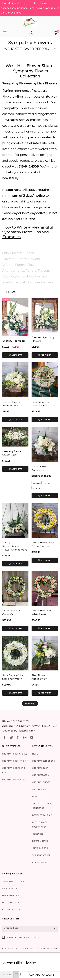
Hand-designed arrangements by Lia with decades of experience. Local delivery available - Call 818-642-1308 (29, 8)
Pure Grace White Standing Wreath (12, 677)
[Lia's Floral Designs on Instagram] (25, 737)
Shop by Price (39, 789)
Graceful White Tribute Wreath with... (44, 403)
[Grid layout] (16, 974)
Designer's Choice (42, 815)
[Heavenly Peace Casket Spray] (15, 436)
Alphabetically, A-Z (41, 974)
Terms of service (41, 855)
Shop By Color (40, 768)
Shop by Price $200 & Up (14, 780)
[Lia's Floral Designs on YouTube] (31, 737)
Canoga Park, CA (11, 909)
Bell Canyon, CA (11, 902)
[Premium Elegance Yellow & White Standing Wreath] (45, 520)
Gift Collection (40, 848)
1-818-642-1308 (20, 721)
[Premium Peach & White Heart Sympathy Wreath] (45, 588)
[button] (54, 929)
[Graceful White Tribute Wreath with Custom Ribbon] (45, 379)
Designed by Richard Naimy (18, 730)
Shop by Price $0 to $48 (14, 754)
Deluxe (47, 483)
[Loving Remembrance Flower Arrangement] (15, 520)
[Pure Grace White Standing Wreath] (15, 653)
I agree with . (22, 937)
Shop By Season (40, 775)
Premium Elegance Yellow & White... (43, 544)
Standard (36, 483)
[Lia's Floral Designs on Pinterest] (18, 737)
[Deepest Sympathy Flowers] (45, 315)
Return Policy (40, 862)
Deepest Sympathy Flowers (43, 339)
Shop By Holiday (41, 782)
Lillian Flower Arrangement (39, 468)
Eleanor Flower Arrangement (11, 403)
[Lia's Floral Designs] (30, 22)
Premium (36, 488)
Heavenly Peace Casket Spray (12, 453)
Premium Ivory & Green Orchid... (12, 612)
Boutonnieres (40, 841)
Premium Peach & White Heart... (42, 612)
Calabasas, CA (10, 888)
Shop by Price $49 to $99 (15, 761)
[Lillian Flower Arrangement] (45, 444)
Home (35, 754)
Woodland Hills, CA (13, 881)
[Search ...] (30, 33)
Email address (11, 928)
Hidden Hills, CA (10, 895)
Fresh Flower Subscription (39, 824)
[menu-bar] (4, 33)
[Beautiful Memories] (15, 317)
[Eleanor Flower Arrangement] (15, 379)
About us (37, 796)
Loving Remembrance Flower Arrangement (14, 546)
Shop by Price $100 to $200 (13, 770)
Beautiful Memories (13, 340)
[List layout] (22, 974)
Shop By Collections (43, 761)
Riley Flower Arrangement (39, 677)
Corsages (37, 834)
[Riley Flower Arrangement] (45, 653)
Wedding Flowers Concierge (42, 805)
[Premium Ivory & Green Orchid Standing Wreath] (15, 588)
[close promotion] (57, 8)
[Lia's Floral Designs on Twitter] (11, 737)
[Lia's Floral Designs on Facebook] (4, 737)
